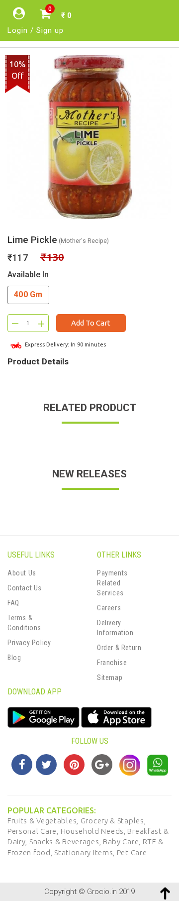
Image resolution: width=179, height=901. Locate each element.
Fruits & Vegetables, (44, 820)
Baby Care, (123, 841)
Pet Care (132, 852)
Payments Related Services (112, 583)
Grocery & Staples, (113, 820)
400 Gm (28, 294)
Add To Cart (90, 323)
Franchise (112, 663)
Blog (14, 658)
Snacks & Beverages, (66, 841)
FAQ (13, 603)
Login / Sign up (35, 30)
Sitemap (109, 677)
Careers (109, 608)
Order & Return (119, 648)
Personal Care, (34, 831)
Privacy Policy (29, 643)
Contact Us (24, 588)
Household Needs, (94, 831)
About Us (21, 573)
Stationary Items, (85, 852)
